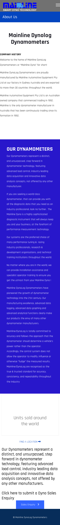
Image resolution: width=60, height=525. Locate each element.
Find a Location (29, 442)
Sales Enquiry (28, 504)
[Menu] (58, 5)
